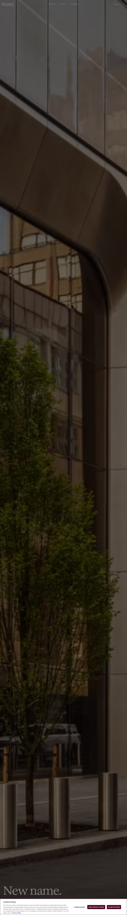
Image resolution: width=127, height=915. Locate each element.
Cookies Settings (79, 907)
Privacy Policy (16, 913)
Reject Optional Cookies (96, 907)
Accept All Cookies (114, 907)
